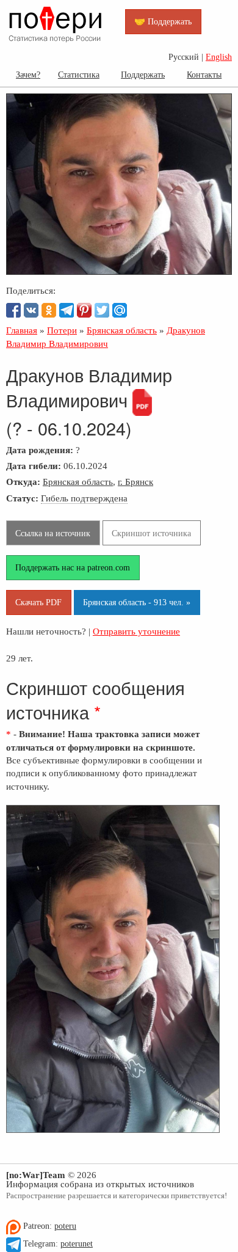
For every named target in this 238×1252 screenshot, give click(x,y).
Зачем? (28, 74)
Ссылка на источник (52, 533)
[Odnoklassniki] (48, 310)
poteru (65, 1226)
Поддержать (143, 74)
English (219, 57)
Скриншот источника (151, 533)
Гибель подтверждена (84, 498)
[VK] (31, 310)
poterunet (76, 1243)
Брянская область (78, 481)
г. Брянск (135, 481)
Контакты (204, 74)
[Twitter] (102, 310)
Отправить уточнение (136, 631)
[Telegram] (66, 310)
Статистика (78, 74)
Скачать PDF (38, 602)
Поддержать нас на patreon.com (72, 567)
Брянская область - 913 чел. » (136, 602)
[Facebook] (13, 310)
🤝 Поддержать (163, 21)
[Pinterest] (84, 310)
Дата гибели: (33, 465)
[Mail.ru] (119, 310)
